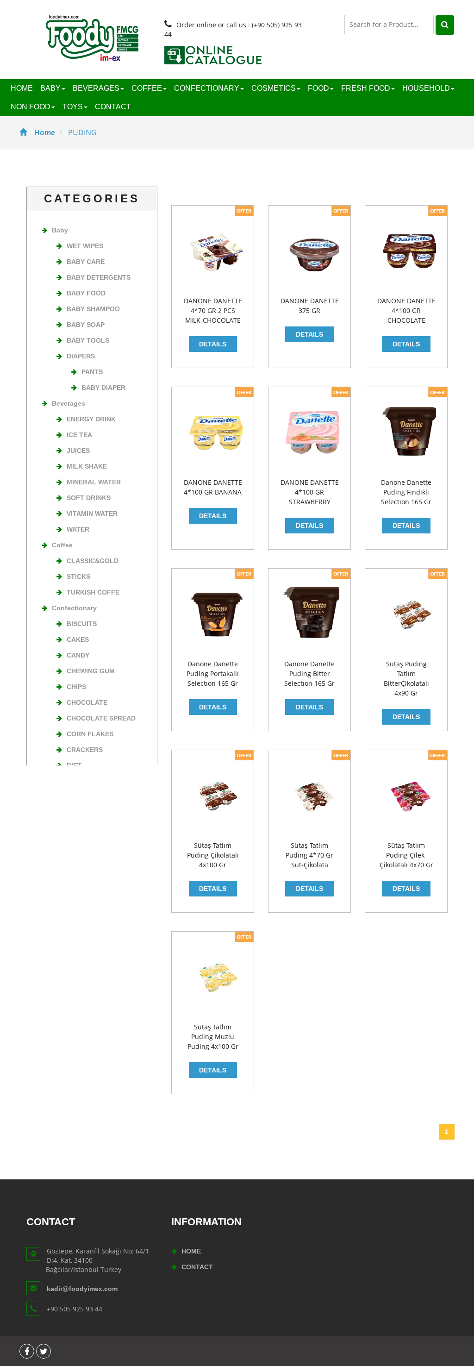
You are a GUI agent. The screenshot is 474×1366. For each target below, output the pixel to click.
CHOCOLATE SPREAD (101, 718)
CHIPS (76, 686)
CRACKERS (85, 749)
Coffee (62, 545)
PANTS (92, 372)
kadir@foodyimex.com (82, 1288)
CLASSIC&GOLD (92, 560)
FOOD (318, 88)
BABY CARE (86, 261)
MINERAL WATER (94, 482)
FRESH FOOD (365, 88)
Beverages (68, 403)
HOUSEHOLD (426, 88)
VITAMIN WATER (92, 513)
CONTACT (113, 107)
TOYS (72, 107)
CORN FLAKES (90, 734)
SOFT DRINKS (89, 497)
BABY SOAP (86, 324)
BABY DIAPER (103, 387)
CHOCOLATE (87, 702)
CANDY (78, 655)
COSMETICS (273, 88)
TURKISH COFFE (93, 592)
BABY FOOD (86, 293)
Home (44, 133)
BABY (50, 88)
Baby (60, 230)
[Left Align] (445, 25)
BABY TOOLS (88, 340)
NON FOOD (30, 107)
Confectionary (74, 608)
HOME (22, 88)
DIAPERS (81, 356)
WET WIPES (85, 246)
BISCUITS (82, 623)
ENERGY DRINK (91, 419)
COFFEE (146, 88)
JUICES (78, 450)
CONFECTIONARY (206, 88)
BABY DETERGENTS (99, 277)
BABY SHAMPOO (93, 309)
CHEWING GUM (91, 671)
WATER (78, 529)
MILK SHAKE (87, 466)
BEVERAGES (96, 88)
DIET (74, 765)
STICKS (78, 576)
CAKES (78, 639)
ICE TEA (79, 435)
